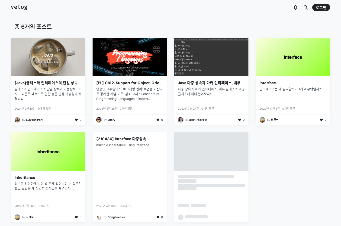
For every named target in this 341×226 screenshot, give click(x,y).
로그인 (321, 7)
